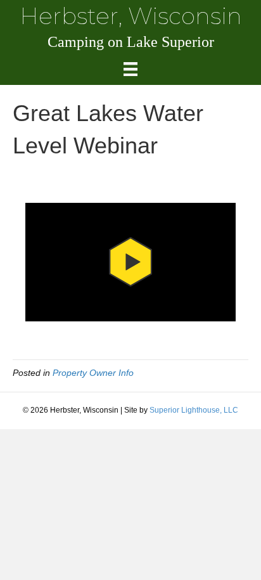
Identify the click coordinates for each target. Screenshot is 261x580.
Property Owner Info (93, 373)
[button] (130, 262)
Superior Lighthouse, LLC (194, 410)
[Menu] (130, 69)
